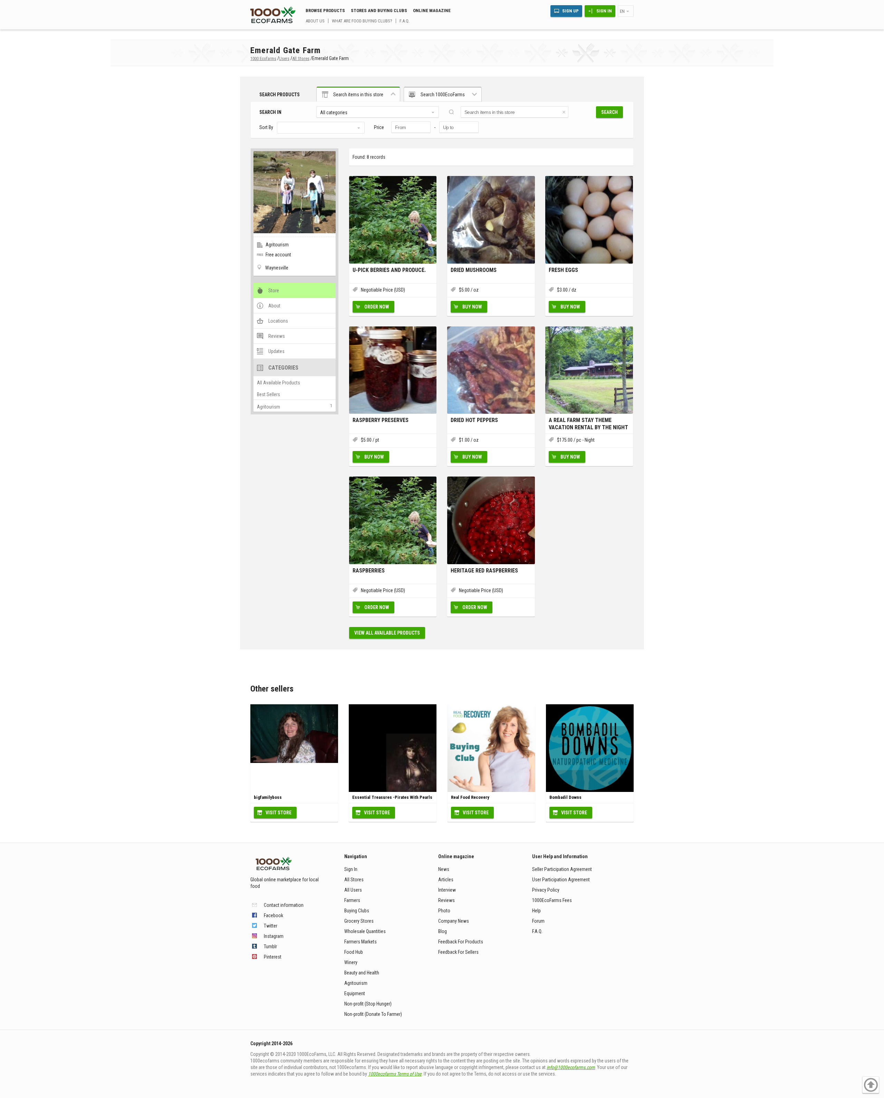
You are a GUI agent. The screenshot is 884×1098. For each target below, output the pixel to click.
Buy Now (472, 307)
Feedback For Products (460, 941)
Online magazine (432, 10)
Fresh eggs (563, 270)
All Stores (354, 879)
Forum (538, 921)
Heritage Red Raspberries (484, 570)
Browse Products (325, 10)
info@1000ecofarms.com (571, 1067)
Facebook (273, 915)
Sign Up (570, 10)
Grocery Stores (359, 921)
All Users (353, 890)
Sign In (604, 10)
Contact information (284, 905)
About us (315, 21)
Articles (445, 879)
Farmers (352, 900)
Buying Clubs (356, 910)
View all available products (387, 633)
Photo (444, 910)
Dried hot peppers (474, 420)
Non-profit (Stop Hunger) (368, 1004)
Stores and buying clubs (379, 10)
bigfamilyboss (268, 797)
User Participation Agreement (561, 879)
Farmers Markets (360, 941)
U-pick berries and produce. (389, 270)
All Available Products (278, 382)
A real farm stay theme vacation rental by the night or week (588, 424)
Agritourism (268, 407)
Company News (453, 921)
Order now (376, 307)
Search (609, 112)
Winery (350, 962)
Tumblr (270, 946)
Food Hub (353, 952)
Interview (447, 890)
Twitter (270, 926)
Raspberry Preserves (381, 420)
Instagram (274, 936)
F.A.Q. (405, 21)
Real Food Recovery (470, 797)
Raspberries (369, 570)
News (443, 869)
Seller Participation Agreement (562, 869)
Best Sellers (268, 394)
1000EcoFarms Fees (552, 900)
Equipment (354, 993)
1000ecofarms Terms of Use (395, 1074)
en (622, 11)
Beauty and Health (361, 973)
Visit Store (278, 812)
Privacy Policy (545, 890)
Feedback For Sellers (458, 952)
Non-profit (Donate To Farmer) (373, 1014)
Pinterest (272, 957)
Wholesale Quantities (365, 931)
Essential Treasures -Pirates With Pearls (392, 797)
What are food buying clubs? (362, 21)
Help (536, 910)
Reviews (446, 900)
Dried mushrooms (474, 270)
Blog (442, 931)
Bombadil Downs (565, 797)
